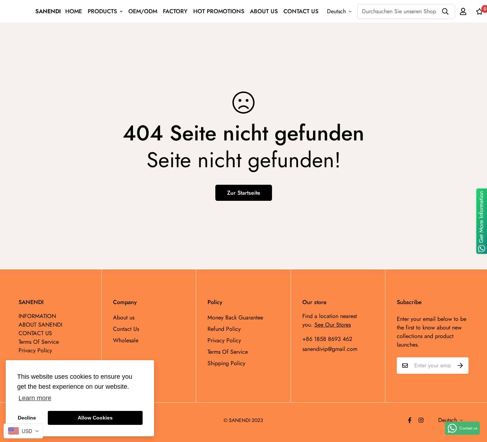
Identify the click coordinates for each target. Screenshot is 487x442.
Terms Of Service (227, 352)
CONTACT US (300, 11)
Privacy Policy (224, 340)
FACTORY (175, 11)
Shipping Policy (226, 363)
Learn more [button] (35, 398)
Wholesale (125, 340)
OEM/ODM (142, 11)
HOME (73, 11)
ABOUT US (264, 11)
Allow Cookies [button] (95, 418)
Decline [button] (27, 418)
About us (123, 317)
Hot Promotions (218, 11)
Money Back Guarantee (235, 317)
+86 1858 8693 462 (327, 339)
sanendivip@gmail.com (329, 349)
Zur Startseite (243, 193)
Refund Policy (224, 329)
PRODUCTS (102, 11)
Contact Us (126, 329)
